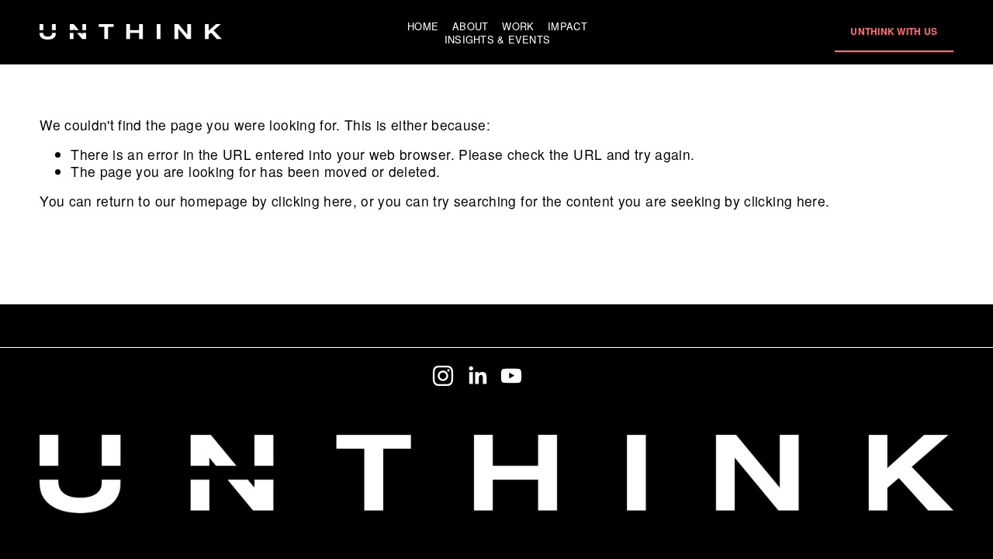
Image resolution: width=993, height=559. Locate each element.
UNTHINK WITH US (893, 31)
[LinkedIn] (477, 376)
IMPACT (567, 26)
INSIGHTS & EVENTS (497, 40)
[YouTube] (511, 376)
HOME (422, 26)
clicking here (312, 200)
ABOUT (470, 26)
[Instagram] (443, 376)
